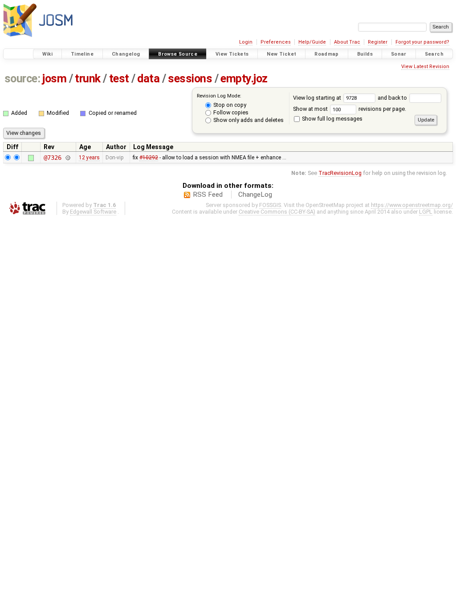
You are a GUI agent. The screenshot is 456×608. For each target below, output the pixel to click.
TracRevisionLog (340, 173)
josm (54, 78)
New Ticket (281, 54)
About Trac (347, 42)
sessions (190, 78)
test (119, 78)
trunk (88, 78)
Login (245, 42)
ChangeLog (255, 195)
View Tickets (232, 54)
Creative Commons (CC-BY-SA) (277, 211)
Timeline (82, 54)
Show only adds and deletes (248, 120)
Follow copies (230, 112)
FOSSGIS (270, 205)
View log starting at (317, 97)
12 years (89, 157)
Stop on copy (229, 104)
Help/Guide (312, 42)
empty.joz (244, 78)
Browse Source (177, 54)
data (148, 78)
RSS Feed (208, 195)
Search (434, 54)
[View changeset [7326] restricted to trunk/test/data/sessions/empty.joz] (67, 157)
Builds (365, 54)
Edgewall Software (93, 211)
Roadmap (326, 54)
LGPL (425, 211)
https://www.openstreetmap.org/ (412, 205)
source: (22, 78)
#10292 (148, 157)
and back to (393, 97)
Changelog (126, 54)
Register (377, 42)
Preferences (276, 42)
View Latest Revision (425, 66)
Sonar (399, 54)
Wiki (47, 54)
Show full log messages (331, 118)
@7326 (52, 157)
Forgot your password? (422, 42)
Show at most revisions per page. (349, 108)
